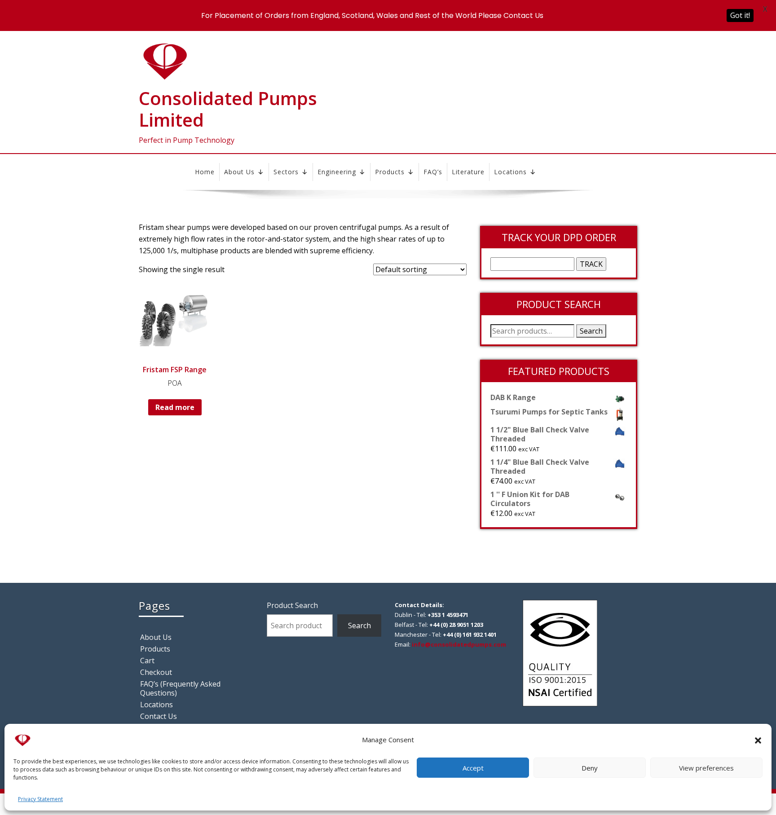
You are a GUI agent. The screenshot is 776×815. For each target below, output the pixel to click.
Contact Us (158, 716)
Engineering (336, 171)
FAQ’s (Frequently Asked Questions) (180, 688)
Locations (510, 171)
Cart (147, 660)
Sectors (286, 171)
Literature (468, 171)
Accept (473, 767)
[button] (758, 739)
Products (390, 171)
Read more (174, 407)
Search (591, 331)
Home (205, 171)
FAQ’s (432, 171)
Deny (590, 767)
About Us (239, 171)
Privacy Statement (40, 799)
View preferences (706, 767)
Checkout (156, 672)
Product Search (292, 605)
